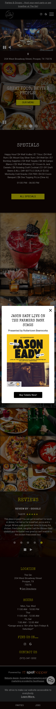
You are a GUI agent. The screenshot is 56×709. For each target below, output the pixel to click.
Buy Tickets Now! (28, 395)
